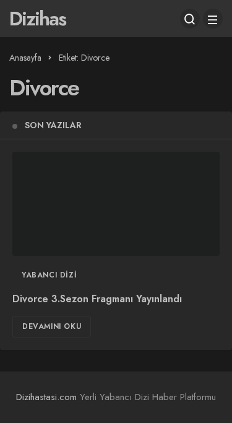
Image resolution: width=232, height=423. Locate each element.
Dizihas (37, 18)
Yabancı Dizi (49, 275)
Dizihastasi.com (46, 397)
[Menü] (213, 18)
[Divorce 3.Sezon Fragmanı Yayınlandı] (116, 204)
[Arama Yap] (190, 18)
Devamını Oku (51, 326)
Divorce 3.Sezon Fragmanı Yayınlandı (97, 299)
